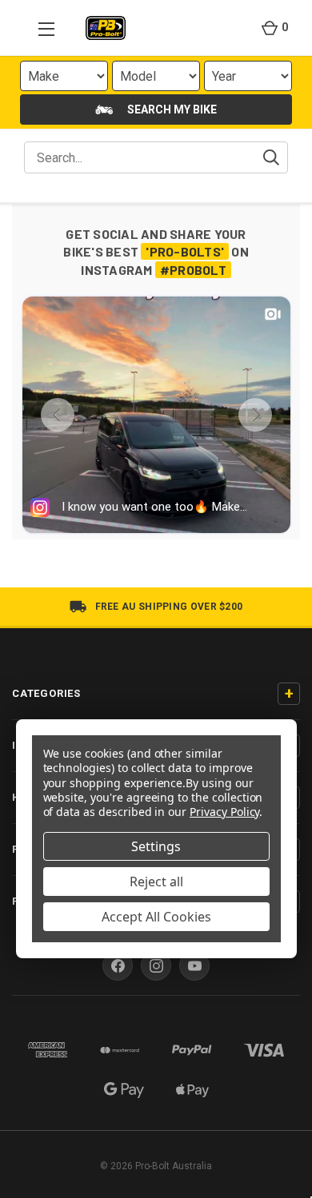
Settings (156, 846)
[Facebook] (117, 965)
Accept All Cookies (156, 916)
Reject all (156, 881)
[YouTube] (194, 965)
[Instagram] (156, 965)
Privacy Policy (224, 811)
